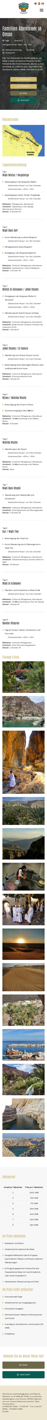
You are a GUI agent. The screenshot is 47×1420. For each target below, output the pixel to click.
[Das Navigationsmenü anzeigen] (41, 10)
